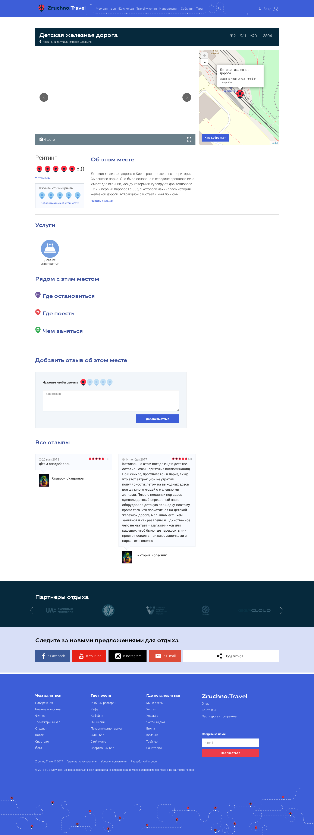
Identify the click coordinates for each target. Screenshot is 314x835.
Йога (38, 748)
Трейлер (152, 741)
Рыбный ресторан (103, 703)
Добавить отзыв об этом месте (60, 203)
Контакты (209, 710)
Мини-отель (154, 703)
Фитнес (40, 716)
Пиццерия (98, 722)
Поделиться (233, 656)
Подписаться (230, 753)
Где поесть (101, 696)
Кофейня (97, 716)
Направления (168, 8)
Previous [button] (44, 97)
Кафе (94, 709)
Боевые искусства (48, 709)
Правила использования (81, 761)
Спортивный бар (102, 748)
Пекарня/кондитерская (107, 728)
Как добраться (215, 137)
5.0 (107, 459)
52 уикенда (126, 8)
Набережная (44, 703)
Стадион (41, 728)
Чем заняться (48, 696)
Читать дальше (102, 201)
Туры (199, 8)
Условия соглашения (114, 761)
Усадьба (152, 716)
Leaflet (274, 143)
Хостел (151, 709)
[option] (115, 97)
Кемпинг (152, 735)
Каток (39, 735)
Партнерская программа (219, 716)
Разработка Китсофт (144, 761)
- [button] (204, 62)
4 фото (49, 139)
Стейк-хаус (98, 741)
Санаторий (154, 748)
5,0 (80, 169)
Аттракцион (48, 54)
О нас (205, 703)
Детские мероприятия (50, 262)
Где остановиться (163, 696)
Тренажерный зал (47, 722)
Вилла (150, 728)
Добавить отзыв (157, 419)
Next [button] (186, 97)
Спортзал (42, 741)
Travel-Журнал (146, 8)
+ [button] (204, 55)
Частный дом (155, 722)
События (187, 8)
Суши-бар (97, 735)
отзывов (42, 178)
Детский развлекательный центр (82, 54)
